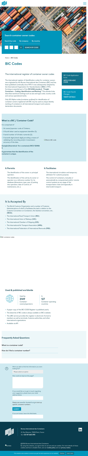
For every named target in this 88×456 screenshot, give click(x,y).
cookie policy (51, 448)
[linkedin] (80, 429)
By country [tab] (36, 41)
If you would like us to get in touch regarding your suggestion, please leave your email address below (26, 393)
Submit (16, 409)
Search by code (31, 47)
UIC (34, 219)
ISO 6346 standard (35, 89)
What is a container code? (12, 345)
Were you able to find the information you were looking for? (27, 367)
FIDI (48, 228)
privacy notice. (66, 448)
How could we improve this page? (23, 376)
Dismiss (62, 453)
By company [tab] (23, 41)
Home (7, 58)
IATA (39, 225)
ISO (43, 87)
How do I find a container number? (16, 350)
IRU (37, 216)
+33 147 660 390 (29, 434)
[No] (86, 453)
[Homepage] (4, 3)
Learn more (70, 453)
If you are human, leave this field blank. (24, 413)
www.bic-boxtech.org (27, 402)
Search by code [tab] (10, 41)
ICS (36, 222)
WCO (9, 213)
